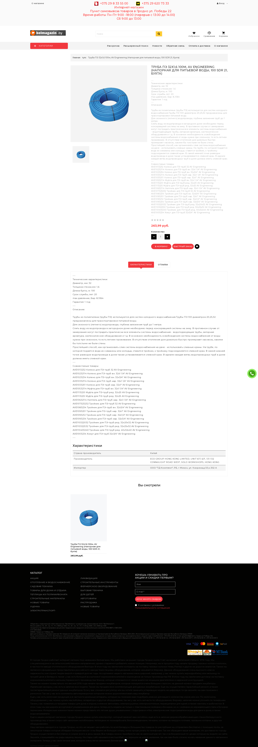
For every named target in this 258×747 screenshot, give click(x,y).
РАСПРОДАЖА (88, 602)
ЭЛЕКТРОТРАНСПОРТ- (43, 610)
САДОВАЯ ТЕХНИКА (41, 586)
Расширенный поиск (135, 46)
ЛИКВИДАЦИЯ (88, 578)
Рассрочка (113, 46)
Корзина (223, 36)
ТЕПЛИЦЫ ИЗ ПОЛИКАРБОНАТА (48, 594)
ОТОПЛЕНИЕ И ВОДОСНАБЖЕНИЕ (50, 582)
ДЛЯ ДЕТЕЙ (87, 594)
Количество (157, 232)
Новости (157, 46)
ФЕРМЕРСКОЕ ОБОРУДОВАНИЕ (98, 586)
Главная (76, 57)
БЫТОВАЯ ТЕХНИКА (91, 590)
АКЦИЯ (34, 578)
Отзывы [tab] (163, 264)
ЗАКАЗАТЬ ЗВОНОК (253, 374)
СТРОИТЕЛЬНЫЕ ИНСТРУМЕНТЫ (99, 582)
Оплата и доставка (199, 46)
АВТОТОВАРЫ (88, 598)
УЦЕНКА (35, 606)
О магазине (221, 46)
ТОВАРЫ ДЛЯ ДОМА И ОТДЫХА (48, 590)
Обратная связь (175, 46)
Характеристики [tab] (141, 264)
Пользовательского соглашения (152, 608)
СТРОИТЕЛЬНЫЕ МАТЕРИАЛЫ (47, 598)
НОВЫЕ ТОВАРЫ (39, 602)
